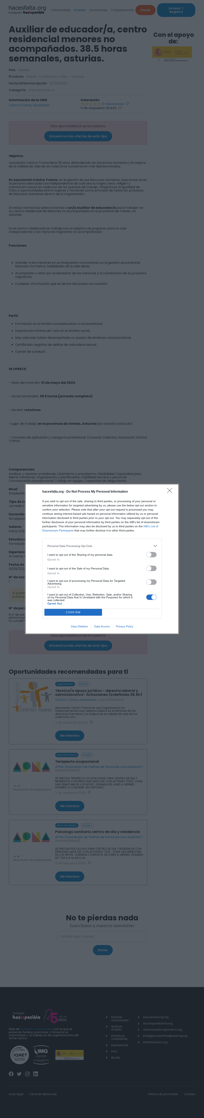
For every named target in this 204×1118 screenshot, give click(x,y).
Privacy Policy (124, 626)
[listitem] (102, 546)
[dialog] (102, 559)
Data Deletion (79, 626)
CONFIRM (73, 612)
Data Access (102, 626)
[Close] (171, 492)
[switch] (151, 554)
